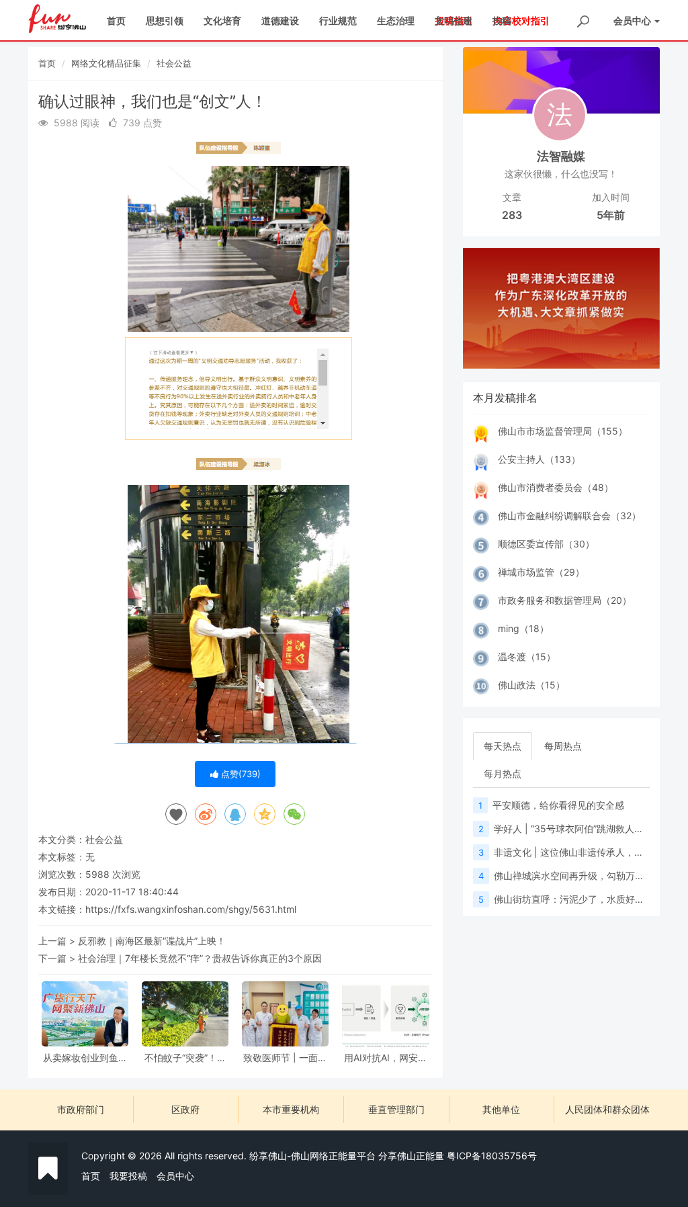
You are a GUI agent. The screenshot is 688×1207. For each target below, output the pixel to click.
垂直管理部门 (396, 1109)
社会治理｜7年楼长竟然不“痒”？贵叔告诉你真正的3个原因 (200, 958)
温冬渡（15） (527, 656)
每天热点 (502, 746)
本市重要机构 (291, 1109)
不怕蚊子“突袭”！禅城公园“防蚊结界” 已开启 (185, 1058)
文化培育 (222, 20)
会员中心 (175, 1175)
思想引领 (164, 20)
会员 (632, 20)
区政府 (185, 1109)
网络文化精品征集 (106, 63)
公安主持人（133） (539, 459)
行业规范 (338, 20)
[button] (477, 308)
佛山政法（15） (531, 684)
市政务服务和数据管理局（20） (565, 600)
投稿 (501, 20)
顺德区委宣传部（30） (546, 543)
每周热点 (563, 746)
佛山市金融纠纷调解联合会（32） (569, 515)
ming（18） (523, 628)
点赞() (239, 773)
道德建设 (280, 20)
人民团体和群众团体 (607, 1109)
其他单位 (501, 1109)
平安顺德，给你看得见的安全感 (558, 805)
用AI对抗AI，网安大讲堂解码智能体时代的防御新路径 (385, 1058)
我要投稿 (128, 1175)
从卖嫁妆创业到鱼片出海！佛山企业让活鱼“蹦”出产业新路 (85, 1058)
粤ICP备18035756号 (492, 1155)
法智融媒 (561, 156)
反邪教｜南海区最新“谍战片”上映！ (152, 940)
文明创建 (453, 20)
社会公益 (174, 63)
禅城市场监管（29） (541, 572)
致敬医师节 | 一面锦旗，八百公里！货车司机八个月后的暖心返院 (285, 1058)
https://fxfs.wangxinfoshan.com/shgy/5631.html (190, 909)
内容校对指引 (521, 20)
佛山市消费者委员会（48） (555, 487)
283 (512, 215)
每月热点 (502, 773)
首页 (116, 20)
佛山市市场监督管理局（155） (563, 431)
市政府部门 (80, 1109)
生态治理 (396, 20)
